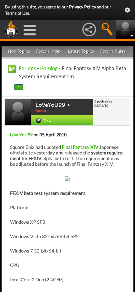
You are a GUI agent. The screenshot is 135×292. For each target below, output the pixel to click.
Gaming (48, 69)
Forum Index (49, 51)
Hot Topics (19, 51)
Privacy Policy (82, 6)
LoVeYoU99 (50, 105)
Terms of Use (17, 13)
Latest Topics (81, 51)
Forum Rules (113, 51)
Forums (27, 69)
